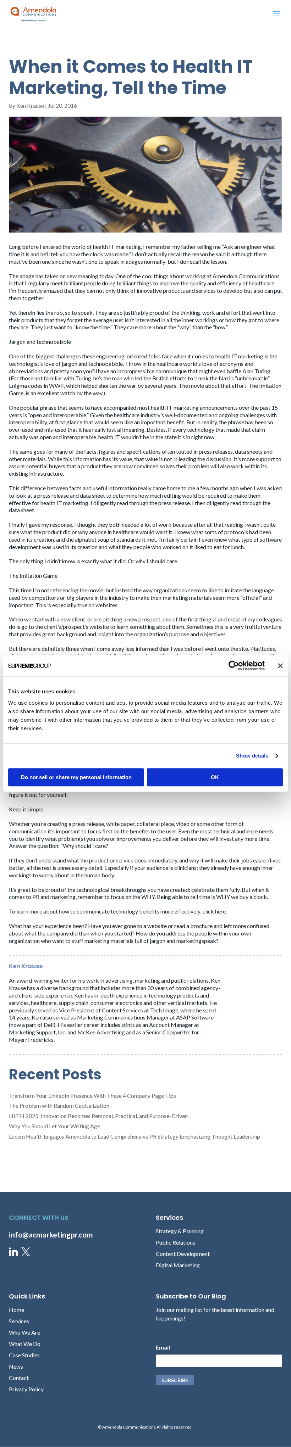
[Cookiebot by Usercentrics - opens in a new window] (234, 665)
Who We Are (24, 1332)
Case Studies (24, 1355)
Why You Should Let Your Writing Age (54, 1126)
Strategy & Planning (180, 1231)
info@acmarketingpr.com (51, 1234)
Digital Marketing (178, 1265)
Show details (252, 756)
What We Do (24, 1343)
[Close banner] (280, 665)
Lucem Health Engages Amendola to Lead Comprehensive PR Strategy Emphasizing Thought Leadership (134, 1136)
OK (215, 777)
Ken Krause (30, 105)
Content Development (183, 1253)
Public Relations (175, 1242)
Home (16, 1309)
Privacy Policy (26, 1389)
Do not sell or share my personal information (76, 777)
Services (19, 1321)
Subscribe (174, 1380)
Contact (19, 1377)
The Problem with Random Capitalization (59, 1105)
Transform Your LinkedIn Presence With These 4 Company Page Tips (92, 1095)
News (16, 1366)
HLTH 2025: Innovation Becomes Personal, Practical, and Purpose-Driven (98, 1115)
